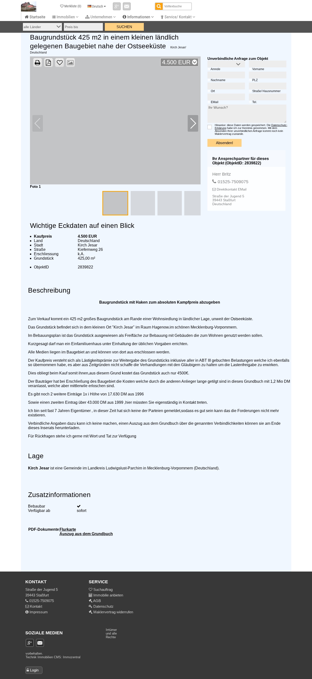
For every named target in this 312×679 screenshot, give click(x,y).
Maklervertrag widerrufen (112, 612)
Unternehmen (101, 16)
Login (34, 670)
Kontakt (35, 606)
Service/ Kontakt (178, 16)
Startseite (37, 16)
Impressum (38, 612)
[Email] (127, 6)
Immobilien (66, 16)
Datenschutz (103, 606)
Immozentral (71, 657)
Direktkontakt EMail (231, 189)
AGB (96, 601)
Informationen (138, 16)
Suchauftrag (102, 589)
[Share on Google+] (117, 6)
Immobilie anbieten (108, 595)
